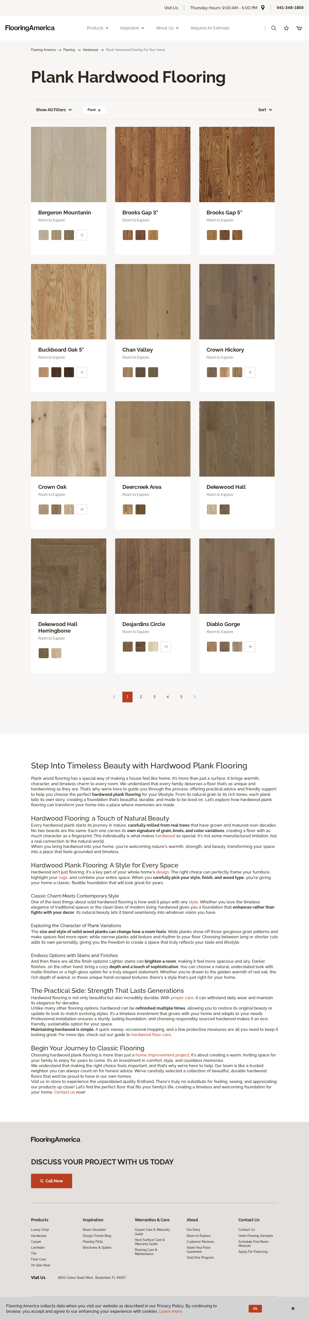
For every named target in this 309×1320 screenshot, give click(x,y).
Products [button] (95, 28)
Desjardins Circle (143, 624)
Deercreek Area (142, 487)
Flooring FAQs (93, 1241)
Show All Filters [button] (51, 109)
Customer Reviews (200, 1241)
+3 (165, 646)
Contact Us (246, 1229)
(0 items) (299, 28)
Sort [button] (262, 109)
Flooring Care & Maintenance (146, 1252)
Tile (33, 1253)
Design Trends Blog (97, 1236)
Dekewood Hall (226, 487)
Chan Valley (137, 350)
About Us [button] (165, 28)
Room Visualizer (94, 1229)
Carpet (36, 1241)
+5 (81, 509)
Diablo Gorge (223, 624)
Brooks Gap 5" (224, 212)
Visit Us (171, 7)
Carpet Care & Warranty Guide (152, 1232)
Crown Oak (52, 487)
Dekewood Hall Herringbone (57, 627)
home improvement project (162, 1055)
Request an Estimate (210, 28)
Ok (255, 1308)
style (193, 902)
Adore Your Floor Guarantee (199, 1249)
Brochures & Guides (97, 1247)
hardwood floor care (151, 1034)
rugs (63, 877)
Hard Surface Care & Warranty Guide (150, 1242)
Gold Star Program (200, 1257)
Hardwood (90, 50)
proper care (182, 997)
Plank (92, 110)
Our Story (193, 1229)
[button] (273, 28)
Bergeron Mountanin (64, 212)
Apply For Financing (252, 1251)
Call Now (54, 1180)
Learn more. (171, 1311)
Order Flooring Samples (255, 1236)
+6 (250, 646)
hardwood (165, 835)
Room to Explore (199, 1236)
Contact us (64, 1092)
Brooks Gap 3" (140, 212)
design (162, 872)
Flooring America (43, 50)
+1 (81, 235)
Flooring (69, 50)
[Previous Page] (114, 697)
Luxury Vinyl (40, 1229)
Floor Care (38, 1259)
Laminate (38, 1247)
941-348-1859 (290, 7)
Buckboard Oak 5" (61, 350)
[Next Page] (194, 697)
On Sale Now (40, 1265)
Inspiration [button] (129, 28)
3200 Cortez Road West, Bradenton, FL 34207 (92, 1277)
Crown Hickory (225, 350)
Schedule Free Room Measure (253, 1244)
